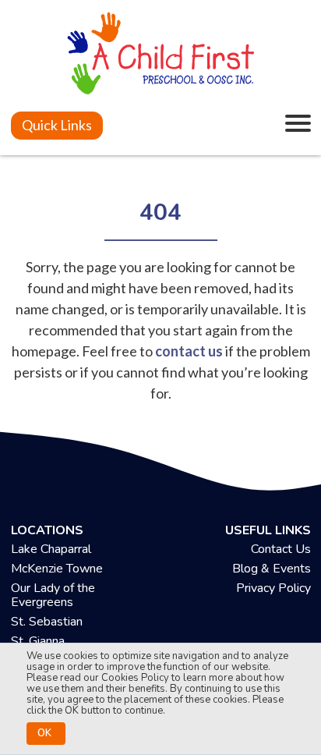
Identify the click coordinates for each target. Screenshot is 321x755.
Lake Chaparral (51, 549)
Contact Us (281, 549)
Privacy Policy (273, 588)
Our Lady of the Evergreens (53, 595)
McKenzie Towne (57, 568)
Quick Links (57, 124)
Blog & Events (271, 568)
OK (44, 733)
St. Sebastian (47, 621)
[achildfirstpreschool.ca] (160, 55)
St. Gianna (38, 641)
